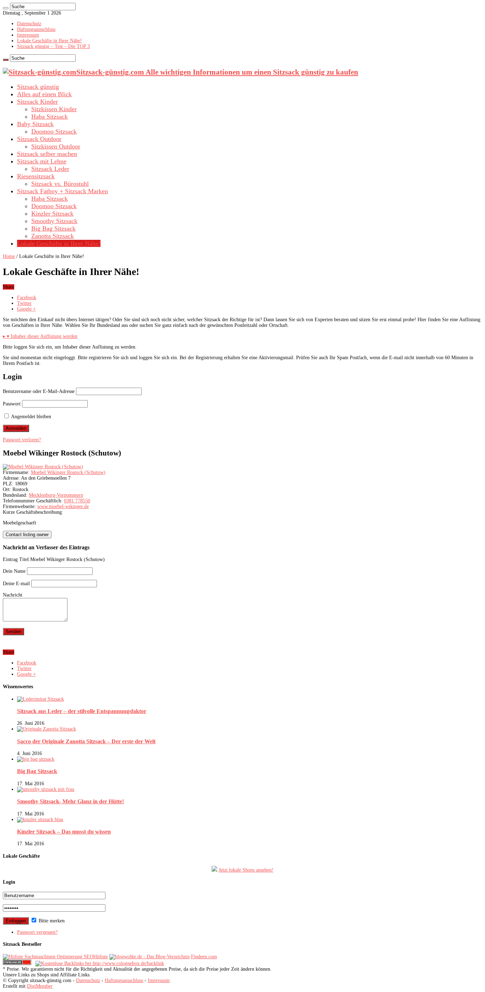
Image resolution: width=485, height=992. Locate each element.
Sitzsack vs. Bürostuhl (60, 183)
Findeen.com (204, 956)
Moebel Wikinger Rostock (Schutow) (68, 472)
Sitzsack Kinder (37, 101)
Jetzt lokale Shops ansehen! (246, 870)
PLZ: (8, 483)
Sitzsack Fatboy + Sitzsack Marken (62, 191)
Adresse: (11, 478)
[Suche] (6, 8)
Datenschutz (29, 23)
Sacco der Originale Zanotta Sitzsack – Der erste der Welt (86, 741)
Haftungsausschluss (36, 29)
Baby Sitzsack (35, 124)
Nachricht (12, 595)
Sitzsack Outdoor (39, 138)
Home (9, 256)
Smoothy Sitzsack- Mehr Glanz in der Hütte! (70, 801)
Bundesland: (15, 495)
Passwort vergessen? (37, 932)
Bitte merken (51, 920)
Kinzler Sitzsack (52, 213)
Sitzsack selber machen (47, 153)
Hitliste (100, 956)
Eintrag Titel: (16, 559)
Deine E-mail (16, 583)
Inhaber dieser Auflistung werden (40, 336)
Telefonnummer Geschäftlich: (32, 500)
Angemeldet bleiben (30, 416)
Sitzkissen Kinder (54, 109)
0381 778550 (77, 500)
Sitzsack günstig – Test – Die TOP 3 (53, 46)
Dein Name (14, 571)
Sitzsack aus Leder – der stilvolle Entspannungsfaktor (81, 711)
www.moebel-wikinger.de (63, 506)
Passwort (12, 403)
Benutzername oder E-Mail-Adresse (39, 391)
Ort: (7, 489)
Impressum (28, 35)
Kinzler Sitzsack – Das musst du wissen (64, 831)
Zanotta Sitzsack (52, 235)
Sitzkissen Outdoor (55, 146)
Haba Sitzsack (49, 116)
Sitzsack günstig (38, 86)
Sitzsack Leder (50, 168)
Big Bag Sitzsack (53, 228)
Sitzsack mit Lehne (41, 161)
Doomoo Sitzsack (54, 131)
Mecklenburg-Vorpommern (56, 495)
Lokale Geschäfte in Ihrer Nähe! (49, 40)
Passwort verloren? (22, 439)
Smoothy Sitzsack (54, 221)
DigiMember (40, 986)
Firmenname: (16, 472)
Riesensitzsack (36, 176)
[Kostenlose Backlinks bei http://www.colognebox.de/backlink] (100, 963)
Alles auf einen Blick (44, 94)
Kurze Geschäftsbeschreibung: (33, 512)
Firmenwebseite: (19, 506)
